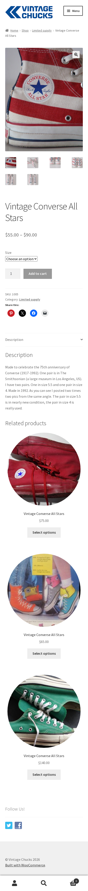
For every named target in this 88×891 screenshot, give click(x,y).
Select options (44, 532)
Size (8, 252)
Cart (68, 879)
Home (14, 30)
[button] (76, 54)
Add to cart (38, 273)
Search (44, 883)
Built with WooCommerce (25, 865)
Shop (25, 30)
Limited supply (42, 30)
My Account (14, 883)
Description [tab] (14, 339)
